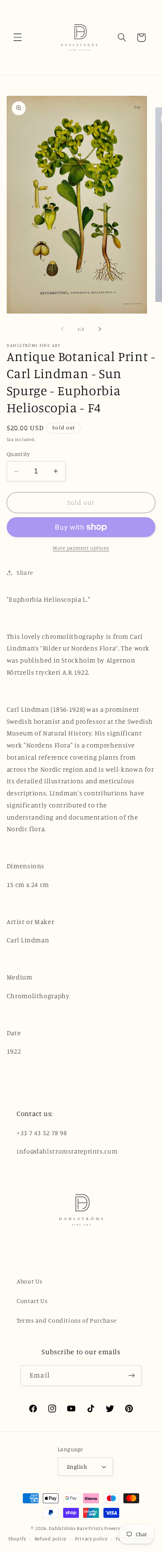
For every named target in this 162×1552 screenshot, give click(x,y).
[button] (17, 37)
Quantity (18, 454)
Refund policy (50, 1539)
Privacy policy (91, 1539)
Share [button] (25, 572)
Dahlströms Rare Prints (76, 1528)
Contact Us (32, 1300)
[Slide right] (100, 329)
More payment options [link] (81, 548)
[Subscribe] (131, 1375)
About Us (29, 1281)
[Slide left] (62, 329)
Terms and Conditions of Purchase (66, 1320)
